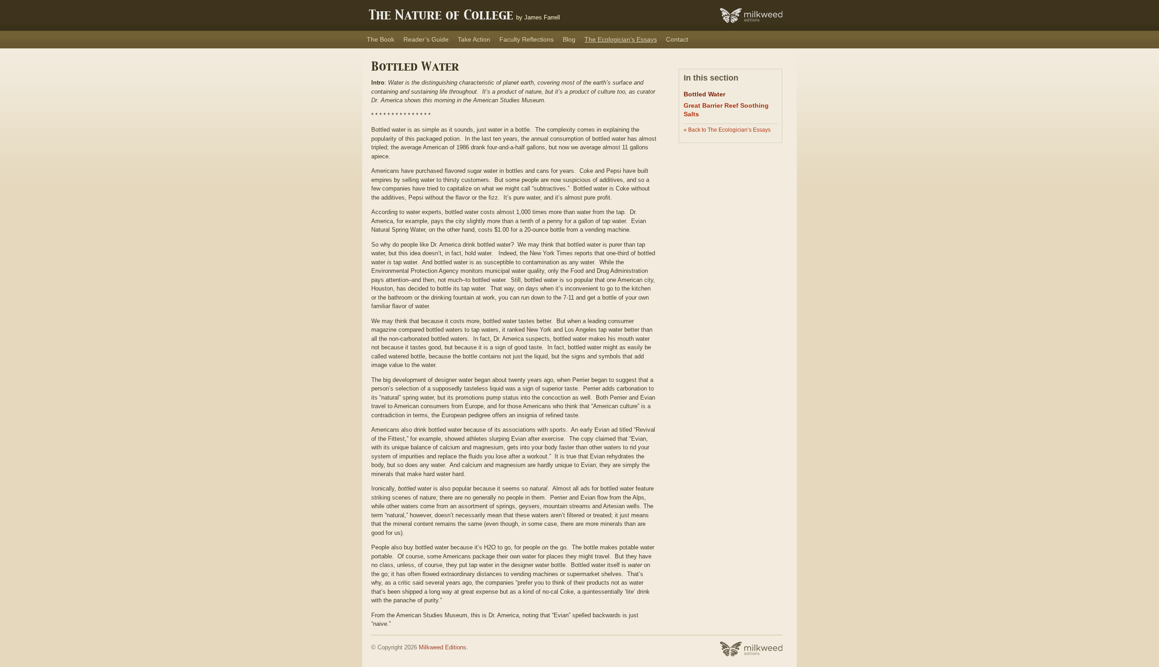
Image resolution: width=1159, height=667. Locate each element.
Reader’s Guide (426, 39)
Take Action (474, 39)
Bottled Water (704, 94)
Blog (569, 39)
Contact (677, 39)
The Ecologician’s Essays (620, 39)
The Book (380, 39)
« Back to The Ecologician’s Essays (727, 130)
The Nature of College (441, 16)
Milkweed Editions (442, 647)
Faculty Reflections (526, 39)
